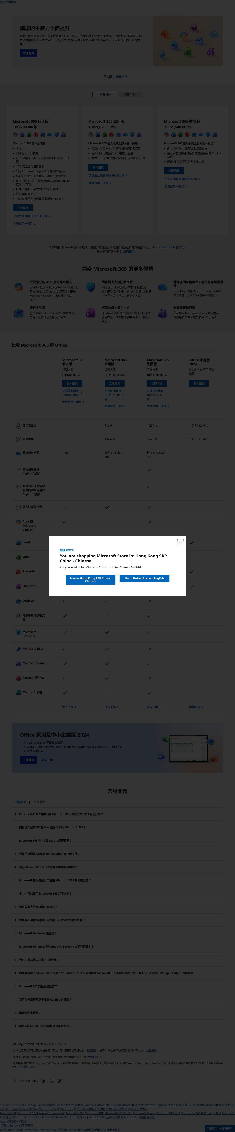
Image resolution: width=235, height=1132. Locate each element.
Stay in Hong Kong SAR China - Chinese (90, 579)
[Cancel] (180, 542)
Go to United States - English (144, 578)
